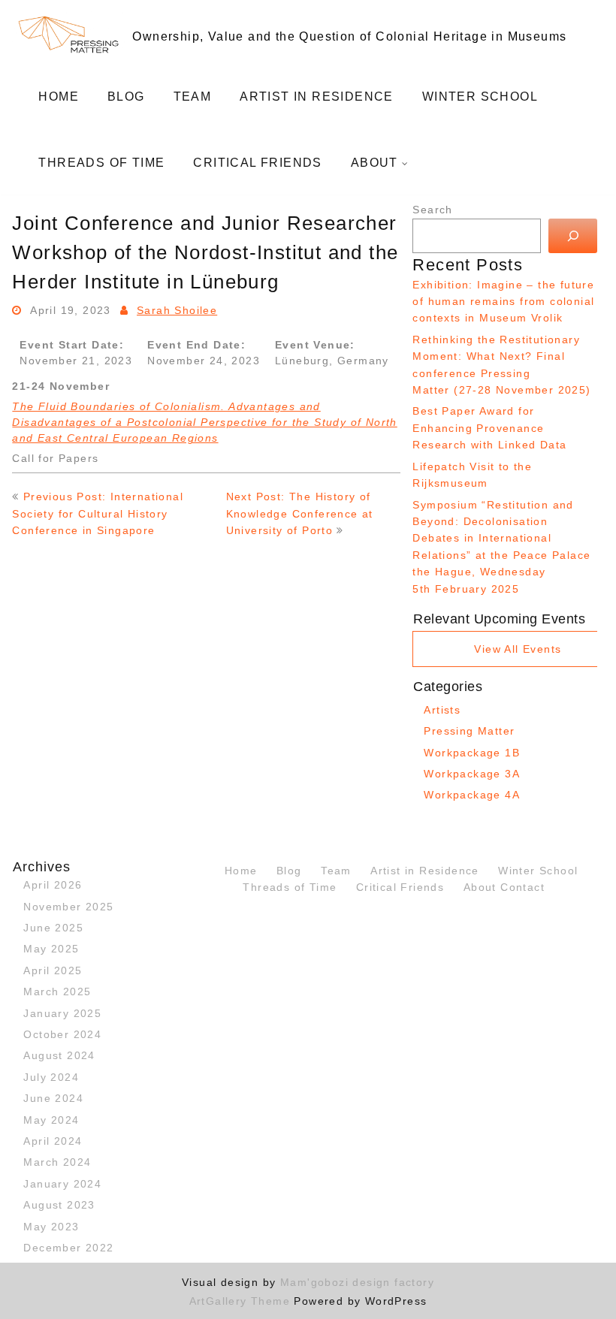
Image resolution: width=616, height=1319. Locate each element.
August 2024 (59, 1055)
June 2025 (53, 928)
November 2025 (68, 907)
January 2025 (62, 1013)
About (374, 162)
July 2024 (51, 1077)
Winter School (480, 96)
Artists (442, 710)
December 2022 (68, 1248)
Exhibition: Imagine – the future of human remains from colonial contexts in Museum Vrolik (503, 301)
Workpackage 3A (472, 774)
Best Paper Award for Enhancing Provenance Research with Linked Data (489, 428)
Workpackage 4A (472, 795)
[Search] (572, 236)
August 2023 (59, 1205)
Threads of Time (101, 162)
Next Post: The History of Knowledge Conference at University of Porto (299, 513)
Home (58, 96)
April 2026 (52, 885)
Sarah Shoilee (177, 310)
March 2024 (57, 1162)
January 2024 (62, 1184)
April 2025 (52, 970)
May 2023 (51, 1227)
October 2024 (62, 1034)
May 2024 (51, 1120)
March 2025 (57, 991)
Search (432, 210)
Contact (522, 887)
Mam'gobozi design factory (357, 1282)
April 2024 (52, 1141)
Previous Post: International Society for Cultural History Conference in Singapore (97, 513)
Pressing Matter (469, 731)
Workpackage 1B (472, 753)
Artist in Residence (317, 96)
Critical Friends (257, 162)
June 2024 (53, 1098)
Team (193, 96)
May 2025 (51, 949)
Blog (126, 96)
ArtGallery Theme (241, 1301)
